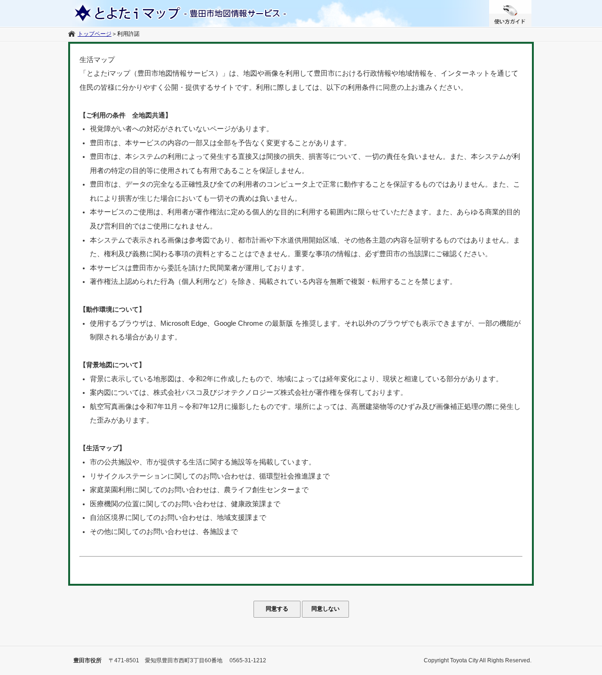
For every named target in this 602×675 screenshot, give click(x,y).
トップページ (94, 34)
